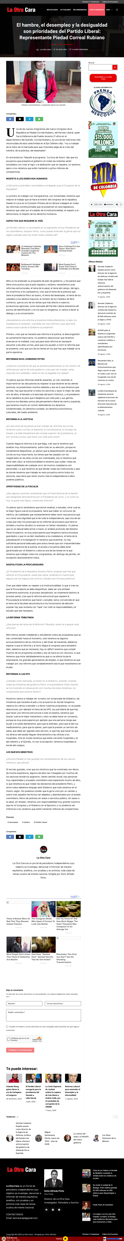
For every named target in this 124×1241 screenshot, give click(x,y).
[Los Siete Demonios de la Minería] (96, 1138)
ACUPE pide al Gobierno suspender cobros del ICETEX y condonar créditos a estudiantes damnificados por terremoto (106, 340)
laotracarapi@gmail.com (25, 1218)
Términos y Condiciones (90, 2)
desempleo (13, 822)
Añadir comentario (16, 1012)
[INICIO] (53, 44)
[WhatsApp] (39, 119)
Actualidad (65, 10)
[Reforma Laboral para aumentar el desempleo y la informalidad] (73, 1078)
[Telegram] (29, 119)
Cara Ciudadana (96, 10)
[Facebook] (10, 119)
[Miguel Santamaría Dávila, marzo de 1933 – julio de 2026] (38, 1138)
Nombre (11, 1003)
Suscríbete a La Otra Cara (103, 78)
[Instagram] (59, 1209)
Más (108, 10)
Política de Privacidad (110, 2)
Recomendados (80, 10)
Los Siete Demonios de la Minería (109, 1138)
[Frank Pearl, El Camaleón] (86, 1205)
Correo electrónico (55, 1003)
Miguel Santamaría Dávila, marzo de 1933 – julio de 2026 (52, 1138)
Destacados (52, 10)
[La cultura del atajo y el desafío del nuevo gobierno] (67, 1138)
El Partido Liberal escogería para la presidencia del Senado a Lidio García (33, 1092)
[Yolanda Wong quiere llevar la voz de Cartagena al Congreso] (14, 1078)
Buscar (91, 62)
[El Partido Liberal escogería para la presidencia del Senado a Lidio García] (34, 1078)
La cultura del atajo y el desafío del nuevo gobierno (81, 1138)
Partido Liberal (40, 822)
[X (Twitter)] (20, 119)
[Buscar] (117, 10)
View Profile (48, 1194)
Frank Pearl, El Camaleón (103, 1205)
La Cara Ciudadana (80, 49)
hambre (26, 822)
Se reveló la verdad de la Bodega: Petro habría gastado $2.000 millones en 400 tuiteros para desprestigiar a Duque (105, 1190)
